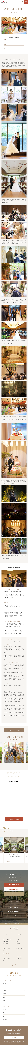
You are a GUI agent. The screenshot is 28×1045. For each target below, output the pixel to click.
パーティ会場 (5, 941)
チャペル (17, 939)
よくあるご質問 (18, 956)
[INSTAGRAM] (12, 965)
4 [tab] (16, 764)
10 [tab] (20, 864)
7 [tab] (16, 864)
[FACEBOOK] (15, 965)
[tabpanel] (14, 752)
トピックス (5, 956)
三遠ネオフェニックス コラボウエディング (10, 950)
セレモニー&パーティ (7, 939)
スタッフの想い (18, 934)
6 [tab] (14, 864)
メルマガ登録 (14, 1037)
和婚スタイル (18, 943)
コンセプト (5, 934)
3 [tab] (14, 764)
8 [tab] (17, 864)
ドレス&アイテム (6, 943)
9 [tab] (18, 864)
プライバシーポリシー (7, 1041)
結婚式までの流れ (6, 948)
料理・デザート (18, 946)
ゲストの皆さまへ (6, 958)
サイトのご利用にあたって (19, 1041)
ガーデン (17, 941)
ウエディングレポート (20, 948)
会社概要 (13, 1041)
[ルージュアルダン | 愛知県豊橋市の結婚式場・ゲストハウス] (4, 2)
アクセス (4, 960)
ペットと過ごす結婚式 (7, 946)
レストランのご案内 (19, 958)
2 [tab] (13, 764)
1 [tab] (12, 764)
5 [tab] (13, 864)
